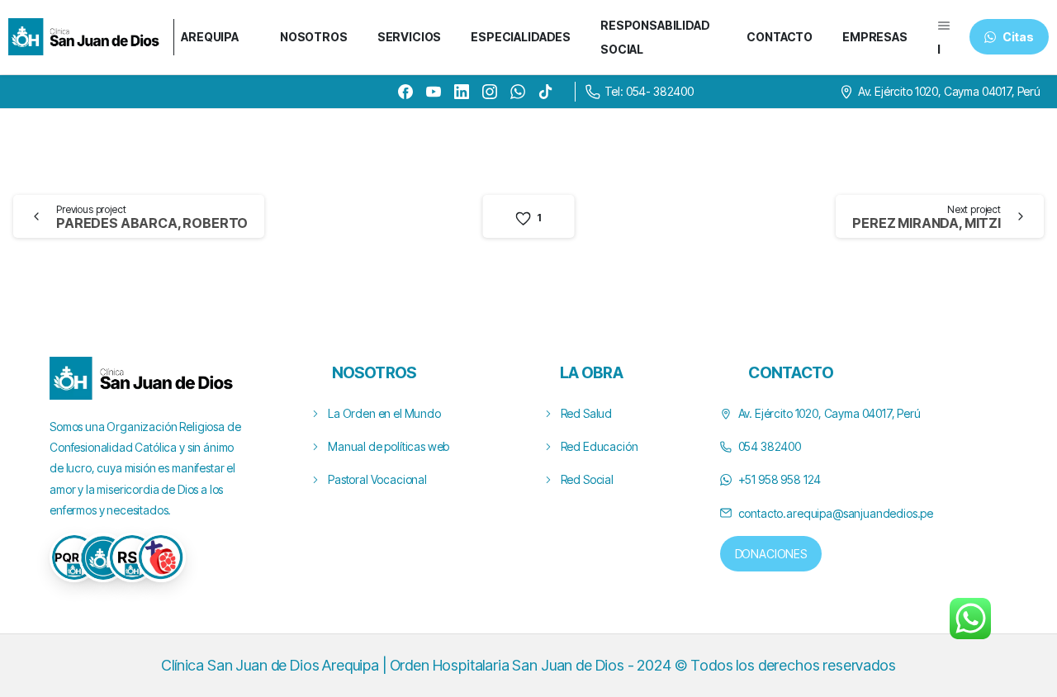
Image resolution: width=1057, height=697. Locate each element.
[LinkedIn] (461, 91)
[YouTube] (433, 91)
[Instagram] (489, 91)
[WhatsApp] (517, 91)
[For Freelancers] (74, 557)
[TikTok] (545, 91)
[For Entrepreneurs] (103, 557)
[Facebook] (405, 91)
